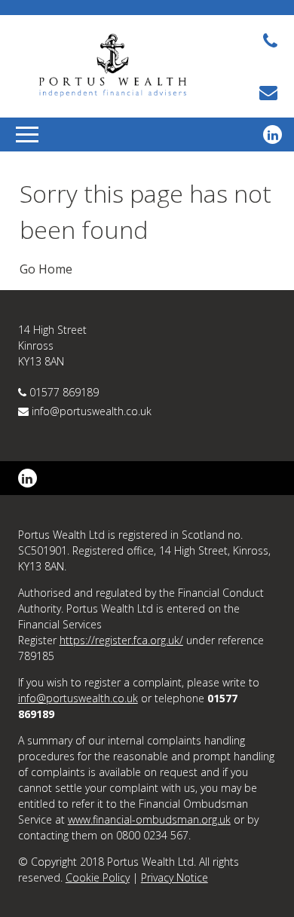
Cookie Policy (98, 877)
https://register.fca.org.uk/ (121, 640)
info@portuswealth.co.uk (92, 411)
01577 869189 (64, 392)
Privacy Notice (174, 877)
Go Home (46, 269)
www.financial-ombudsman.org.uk (149, 819)
